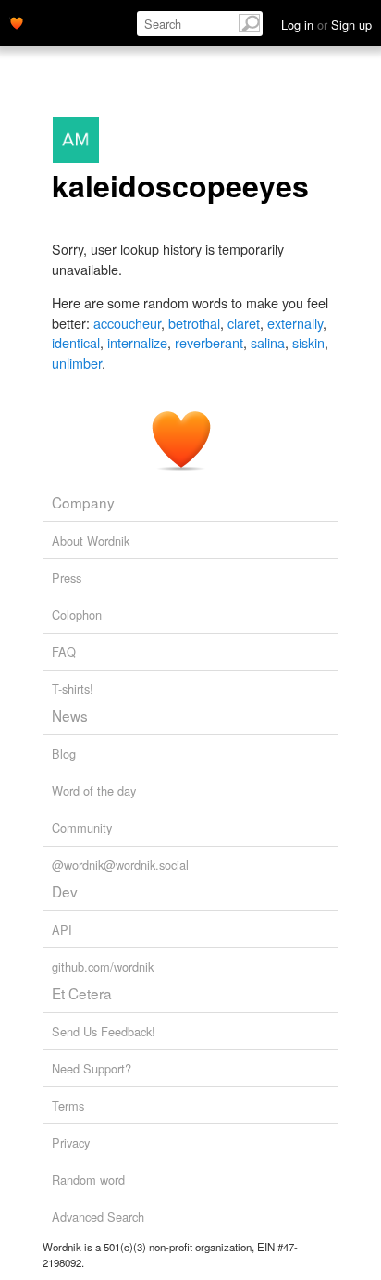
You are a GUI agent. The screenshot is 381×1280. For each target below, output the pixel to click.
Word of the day (94, 790)
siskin (308, 342)
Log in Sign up (326, 24)
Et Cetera (82, 993)
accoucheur (127, 323)
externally (295, 323)
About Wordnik (90, 540)
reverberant (209, 342)
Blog (64, 753)
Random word (88, 1179)
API (62, 929)
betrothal (194, 323)
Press (66, 577)
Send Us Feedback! (103, 1031)
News (70, 715)
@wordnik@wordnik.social (120, 864)
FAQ (64, 651)
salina (268, 342)
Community (82, 827)
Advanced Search (98, 1216)
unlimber (77, 362)
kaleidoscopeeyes (180, 185)
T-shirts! (72, 688)
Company (83, 502)
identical (76, 342)
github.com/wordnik (103, 966)
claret (243, 323)
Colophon (77, 614)
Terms (68, 1105)
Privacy (71, 1142)
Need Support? (91, 1068)
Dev (65, 891)
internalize (137, 342)
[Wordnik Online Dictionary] (16, 21)
